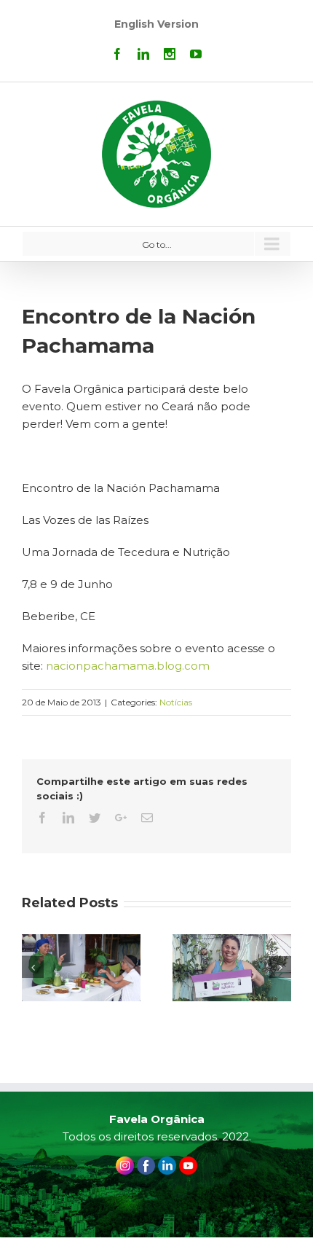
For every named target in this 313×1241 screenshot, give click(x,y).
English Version (156, 24)
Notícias (175, 702)
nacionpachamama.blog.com (128, 666)
